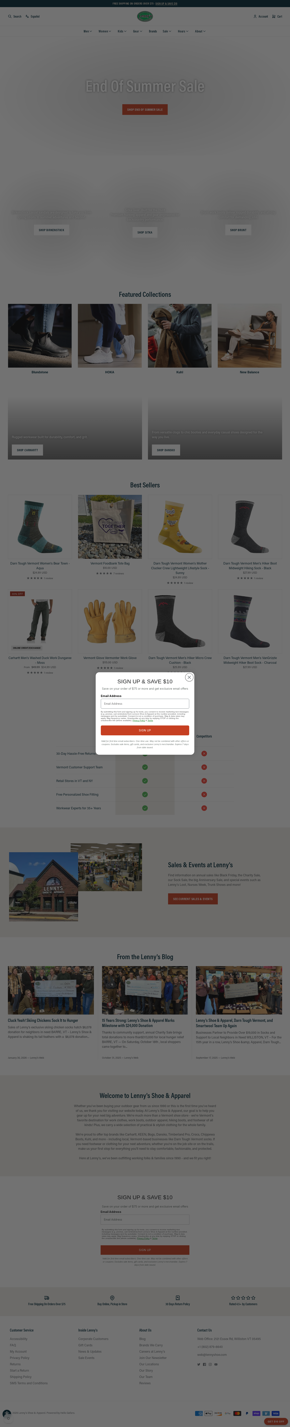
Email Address (111, 696)
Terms (150, 720)
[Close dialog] (189, 677)
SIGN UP (145, 730)
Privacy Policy (139, 720)
